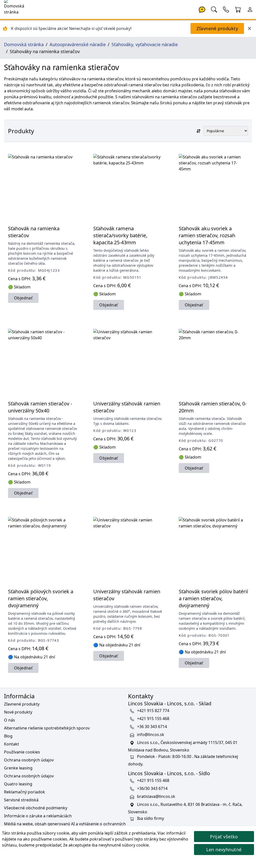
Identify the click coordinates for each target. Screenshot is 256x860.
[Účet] (250, 9)
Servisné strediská (21, 800)
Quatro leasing (18, 784)
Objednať (23, 298)
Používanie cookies (22, 752)
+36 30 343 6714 (152, 726)
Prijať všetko (224, 837)
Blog (8, 736)
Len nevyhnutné (224, 850)
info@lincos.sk (150, 734)
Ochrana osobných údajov (29, 760)
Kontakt (11, 744)
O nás (9, 720)
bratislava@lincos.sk (156, 796)
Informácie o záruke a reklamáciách (38, 816)
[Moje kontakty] (226, 9)
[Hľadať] (214, 9)
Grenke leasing (18, 768)
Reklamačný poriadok (24, 792)
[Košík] (238, 9)
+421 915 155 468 (153, 718)
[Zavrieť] (249, 28)
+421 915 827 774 (153, 710)
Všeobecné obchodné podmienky (35, 808)
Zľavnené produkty (217, 28)
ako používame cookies (45, 839)
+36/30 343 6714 (152, 788)
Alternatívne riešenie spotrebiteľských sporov (47, 728)
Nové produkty (18, 712)
